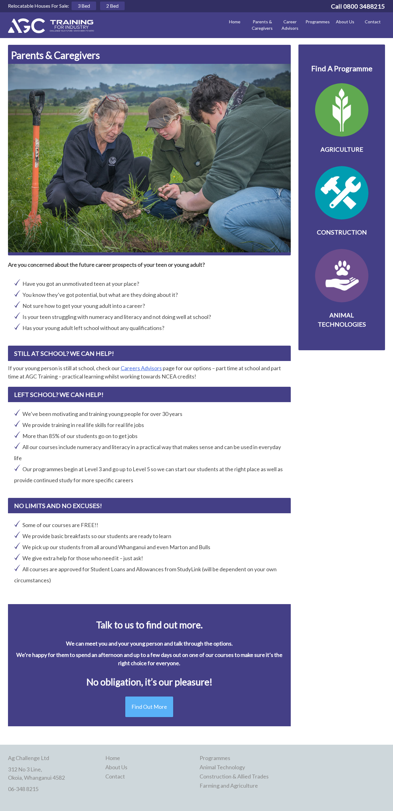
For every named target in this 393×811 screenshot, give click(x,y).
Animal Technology (222, 767)
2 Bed (112, 6)
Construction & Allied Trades (234, 776)
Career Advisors (290, 25)
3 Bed (84, 6)
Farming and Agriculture (229, 785)
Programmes (317, 21)
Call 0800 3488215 (358, 6)
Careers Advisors (141, 368)
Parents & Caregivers (262, 25)
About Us (345, 21)
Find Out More (149, 706)
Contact (373, 21)
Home (234, 21)
